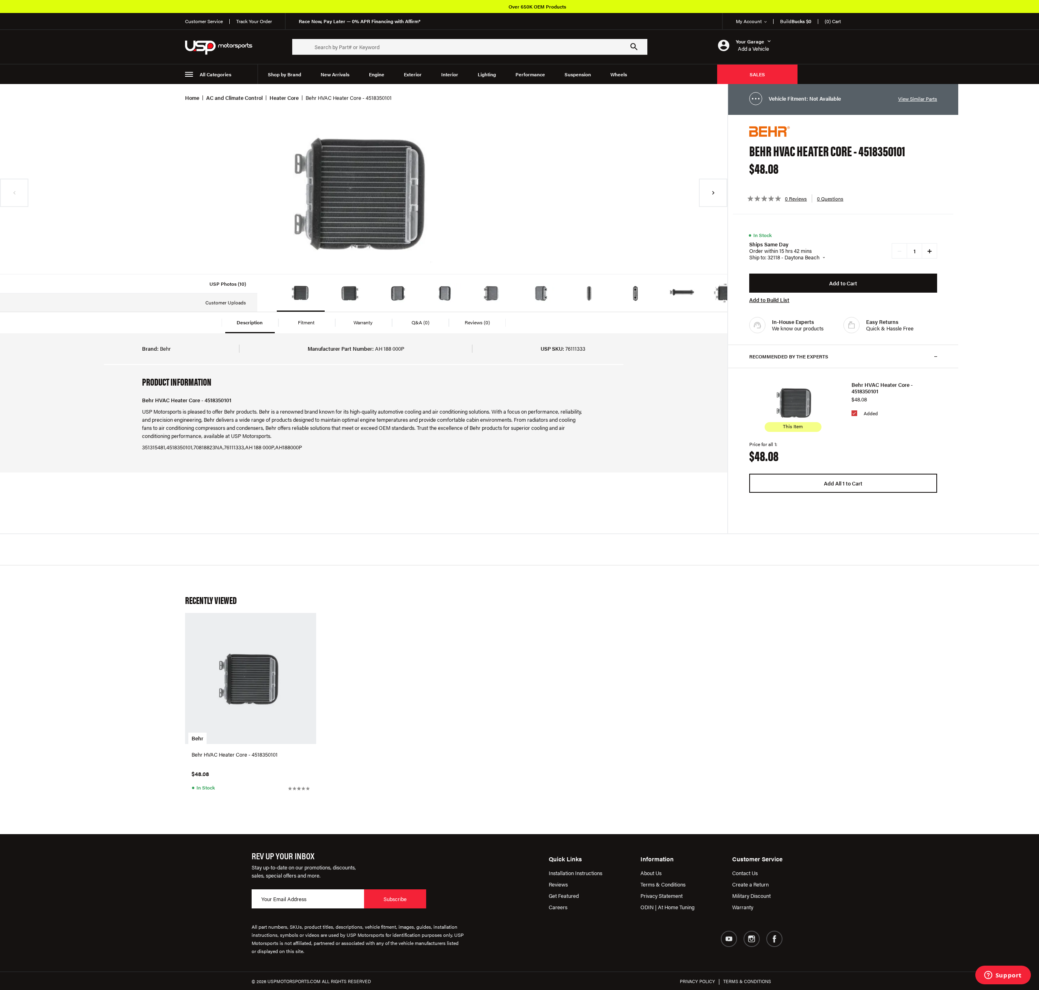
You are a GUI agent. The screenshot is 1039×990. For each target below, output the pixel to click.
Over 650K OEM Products (537, 6)
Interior (449, 74)
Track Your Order (254, 21)
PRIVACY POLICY (697, 981)
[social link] (729, 939)
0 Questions (830, 198)
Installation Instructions (575, 873)
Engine (376, 74)
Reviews (558, 884)
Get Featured (564, 895)
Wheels (618, 74)
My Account (749, 21)
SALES (757, 74)
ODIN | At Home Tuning (667, 907)
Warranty (742, 907)
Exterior (413, 74)
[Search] (634, 46)
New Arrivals (335, 74)
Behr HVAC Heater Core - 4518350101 (882, 388)
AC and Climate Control (234, 97)
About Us (651, 873)
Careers (558, 907)
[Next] (713, 193)
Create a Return (750, 884)
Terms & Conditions (662, 884)
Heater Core (284, 97)
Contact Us (745, 873)
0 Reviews (796, 198)
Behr (197, 738)
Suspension (578, 74)
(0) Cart (833, 21)
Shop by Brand (284, 74)
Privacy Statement (661, 895)
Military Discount (751, 895)
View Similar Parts (917, 98)
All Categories (215, 74)
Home (192, 97)
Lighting (487, 74)
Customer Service (204, 21)
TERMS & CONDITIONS (747, 981)
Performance (530, 74)
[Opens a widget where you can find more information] (1003, 976)
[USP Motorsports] (224, 47)
